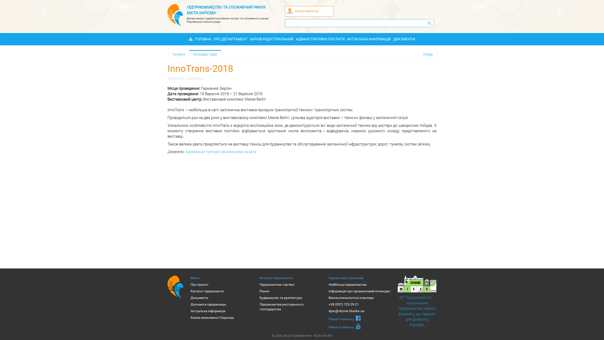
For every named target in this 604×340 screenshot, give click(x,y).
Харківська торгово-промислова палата (220, 151)
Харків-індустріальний (272, 39)
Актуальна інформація (369, 39)
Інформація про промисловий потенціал (359, 291)
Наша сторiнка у (342, 319)
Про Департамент (230, 39)
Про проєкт (200, 284)
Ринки (264, 291)
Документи (404, 39)
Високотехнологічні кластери (351, 298)
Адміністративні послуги (320, 39)
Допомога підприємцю (208, 304)
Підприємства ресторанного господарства (282, 306)
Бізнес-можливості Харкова (212, 317)
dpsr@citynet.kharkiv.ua (346, 311)
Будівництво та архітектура (281, 298)
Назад (427, 54)
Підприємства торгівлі (277, 284)
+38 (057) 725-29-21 (344, 304)
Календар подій (205, 54)
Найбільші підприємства (348, 284)
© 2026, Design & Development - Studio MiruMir (302, 335)
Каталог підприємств (207, 291)
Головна (203, 39)
